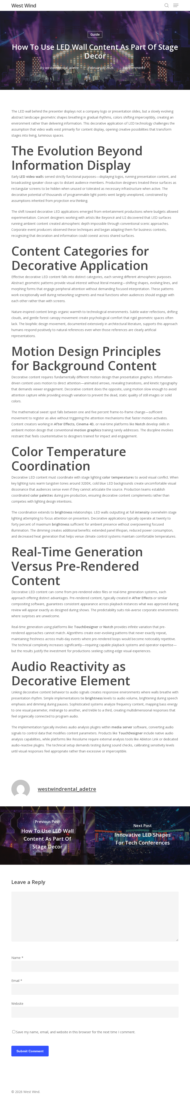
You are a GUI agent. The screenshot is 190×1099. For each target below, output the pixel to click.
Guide (95, 34)
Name (17, 957)
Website (17, 1003)
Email (16, 980)
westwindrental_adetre (62, 68)
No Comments (134, 68)
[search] (166, 5)
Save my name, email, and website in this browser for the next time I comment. (75, 1032)
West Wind (23, 5)
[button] (175, 5)
